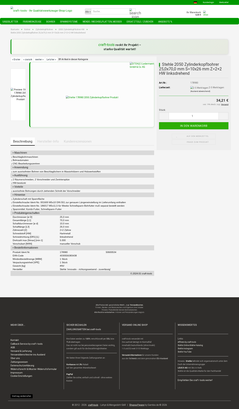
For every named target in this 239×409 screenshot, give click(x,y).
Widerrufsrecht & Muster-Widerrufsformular (34, 369)
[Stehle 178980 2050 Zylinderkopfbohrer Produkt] (92, 97)
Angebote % (165, 21)
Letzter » (51, 59)
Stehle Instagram (185, 348)
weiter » (39, 59)
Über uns (15, 358)
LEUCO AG (182, 368)
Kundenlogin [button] (208, 2)
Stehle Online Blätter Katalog (190, 345)
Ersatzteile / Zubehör (140, 21)
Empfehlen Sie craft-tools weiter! (195, 380)
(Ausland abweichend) (200, 91)
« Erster (16, 59)
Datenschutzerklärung (22, 365)
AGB (13, 347)
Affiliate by (187, 342)
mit (74, 364)
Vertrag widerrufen (21, 396)
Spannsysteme (69, 21)
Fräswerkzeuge (32, 21)
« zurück (27, 59)
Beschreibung (22, 141)
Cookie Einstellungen (21, 376)
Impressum (17, 372)
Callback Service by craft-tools (27, 344)
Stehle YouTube (184, 352)
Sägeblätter (10, 21)
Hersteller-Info (48, 141)
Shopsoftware (136, 405)
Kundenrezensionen (78, 141)
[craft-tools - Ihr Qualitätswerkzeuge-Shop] (45, 10)
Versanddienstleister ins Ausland (28, 354)
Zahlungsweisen (19, 362)
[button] (164, 116)
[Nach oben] (230, 404)
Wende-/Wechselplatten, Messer (102, 21)
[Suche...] (132, 11)
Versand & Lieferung (21, 351)
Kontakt (15, 340)
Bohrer (50, 21)
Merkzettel (223, 2)
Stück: (162, 110)
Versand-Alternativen (132, 355)
